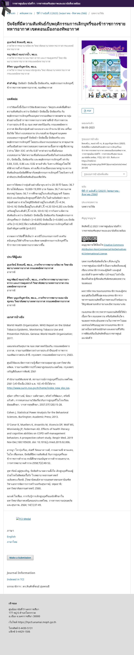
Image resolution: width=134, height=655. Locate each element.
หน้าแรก (11, 13)
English (11, 536)
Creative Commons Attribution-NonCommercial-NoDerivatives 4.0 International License (104, 249)
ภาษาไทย (12, 542)
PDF (89, 110)
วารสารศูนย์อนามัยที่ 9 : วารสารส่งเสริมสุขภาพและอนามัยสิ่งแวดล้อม (46, 3)
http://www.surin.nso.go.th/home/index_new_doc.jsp (38, 388)
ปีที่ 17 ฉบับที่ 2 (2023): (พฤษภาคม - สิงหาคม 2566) (62, 13)
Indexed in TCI (15, 579)
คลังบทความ (26, 13)
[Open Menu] (6, 3)
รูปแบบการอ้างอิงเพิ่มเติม (96, 174)
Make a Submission (20, 557)
